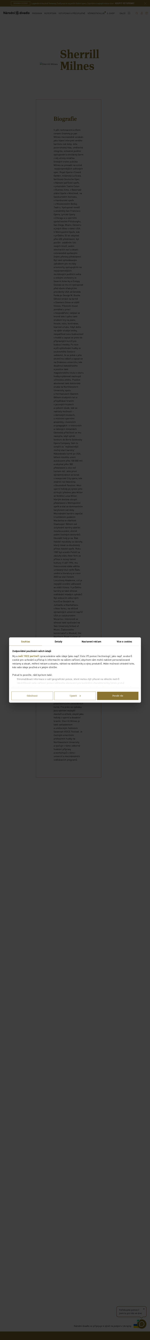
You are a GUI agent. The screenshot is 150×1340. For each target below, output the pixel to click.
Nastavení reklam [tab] (91, 641)
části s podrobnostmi (114, 687)
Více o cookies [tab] (124, 641)
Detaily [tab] (58, 641)
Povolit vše (117, 696)
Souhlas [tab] (25, 641)
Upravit (73, 696)
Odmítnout (32, 696)
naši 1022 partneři (28, 655)
